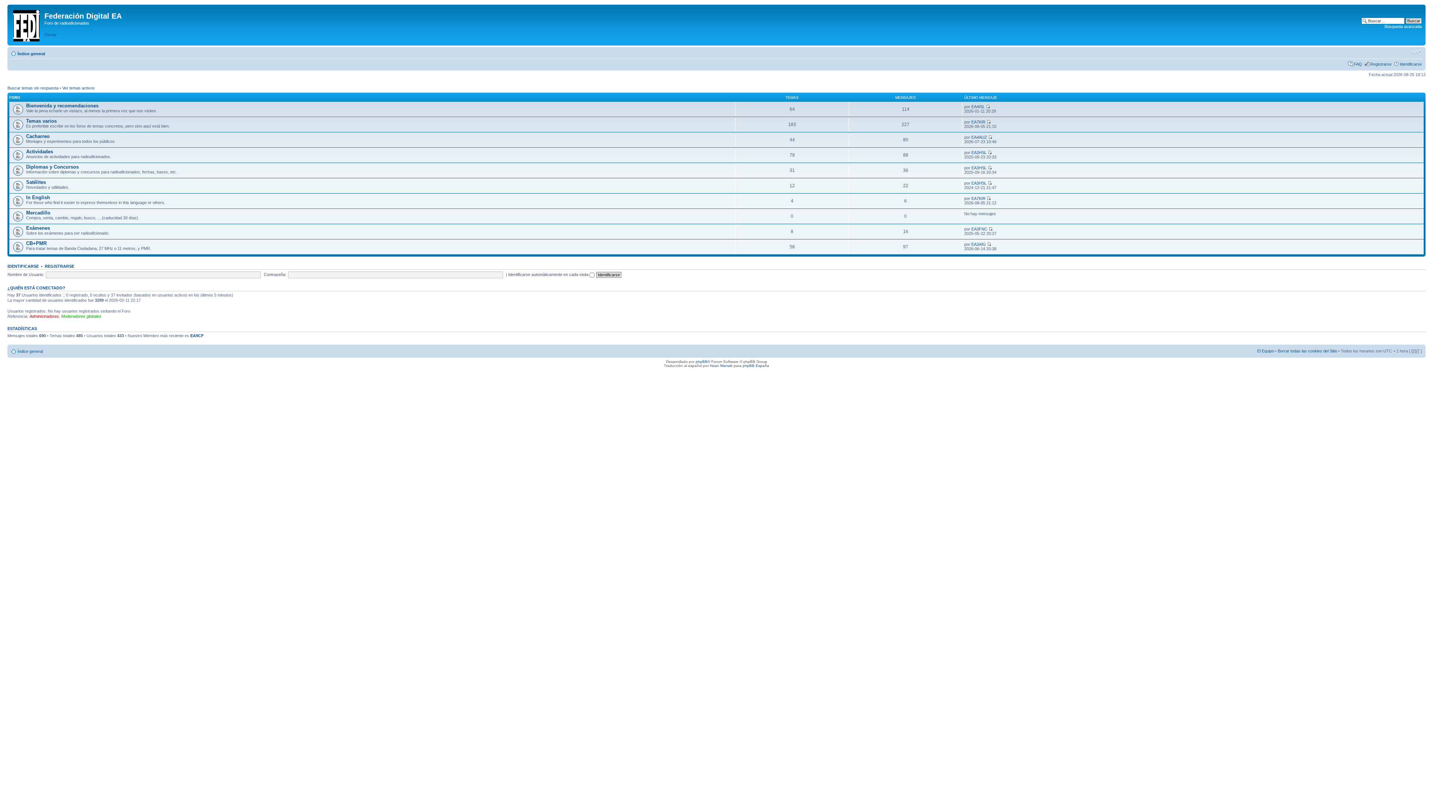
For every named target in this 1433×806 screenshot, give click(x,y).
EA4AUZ (979, 137)
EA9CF (197, 335)
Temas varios (41, 121)
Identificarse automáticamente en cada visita (549, 274)
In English (38, 197)
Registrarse (1381, 64)
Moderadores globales (81, 316)
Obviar (50, 34)
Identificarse (1411, 64)
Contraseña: (275, 274)
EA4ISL (978, 106)
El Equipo (1265, 351)
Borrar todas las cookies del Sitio (1307, 351)
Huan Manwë (721, 366)
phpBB (702, 362)
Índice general (31, 53)
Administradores (44, 316)
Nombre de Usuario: (25, 274)
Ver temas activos (78, 88)
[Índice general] (26, 24)
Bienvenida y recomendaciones (62, 106)
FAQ (1358, 64)
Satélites (36, 182)
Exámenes (38, 228)
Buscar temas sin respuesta (33, 88)
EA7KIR (978, 122)
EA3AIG (978, 244)
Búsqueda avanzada (1403, 26)
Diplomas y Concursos (52, 167)
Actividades (39, 151)
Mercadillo (38, 213)
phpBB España (756, 366)
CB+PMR (36, 243)
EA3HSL (979, 152)
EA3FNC (979, 229)
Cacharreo (38, 136)
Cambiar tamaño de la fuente (1416, 52)
